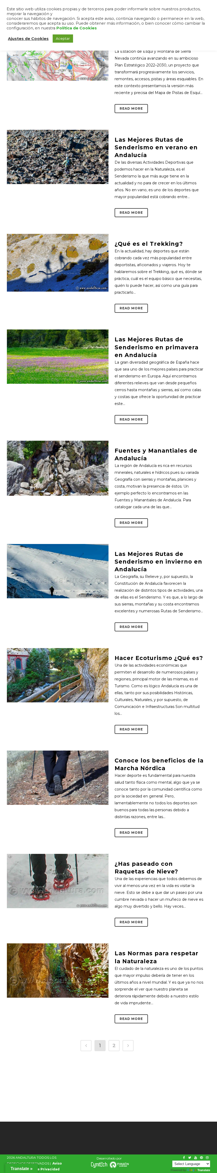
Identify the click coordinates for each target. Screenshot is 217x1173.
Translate (203, 1170)
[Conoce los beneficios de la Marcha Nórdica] (57, 778)
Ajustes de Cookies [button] (28, 38)
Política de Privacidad (40, 1169)
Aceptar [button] (63, 38)
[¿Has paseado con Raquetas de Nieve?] (57, 881)
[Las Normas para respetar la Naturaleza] (57, 970)
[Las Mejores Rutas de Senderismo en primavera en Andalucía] (57, 356)
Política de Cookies (76, 28)
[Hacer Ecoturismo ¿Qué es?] (57, 675)
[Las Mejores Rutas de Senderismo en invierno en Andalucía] (57, 571)
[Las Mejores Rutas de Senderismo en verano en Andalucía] (57, 157)
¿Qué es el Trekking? (149, 243)
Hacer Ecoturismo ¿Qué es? (159, 658)
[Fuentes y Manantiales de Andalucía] (57, 468)
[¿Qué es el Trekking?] (57, 262)
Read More (131, 108)
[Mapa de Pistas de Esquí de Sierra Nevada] (57, 53)
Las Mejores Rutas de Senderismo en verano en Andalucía (156, 147)
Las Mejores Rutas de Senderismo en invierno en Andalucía (158, 562)
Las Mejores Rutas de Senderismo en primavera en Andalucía (156, 347)
